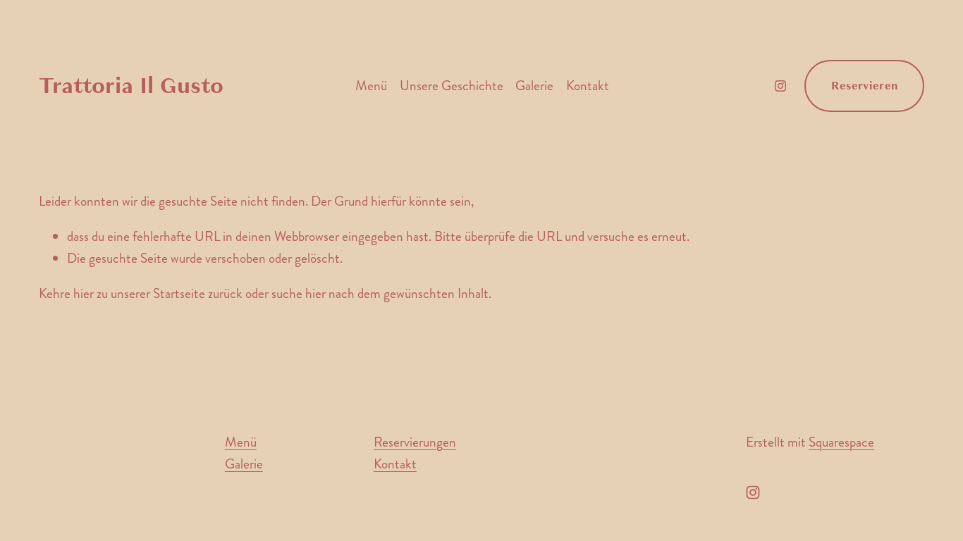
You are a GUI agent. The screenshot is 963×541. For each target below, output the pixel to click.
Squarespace (841, 442)
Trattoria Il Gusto (131, 85)
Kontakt (587, 85)
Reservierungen (415, 442)
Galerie (534, 85)
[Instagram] (780, 86)
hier (83, 293)
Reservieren (865, 86)
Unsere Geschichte (451, 85)
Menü (371, 85)
